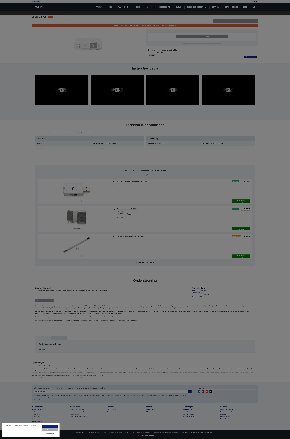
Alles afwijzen (50, 429)
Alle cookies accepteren (50, 426)
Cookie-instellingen (50, 433)
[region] (31, 430)
